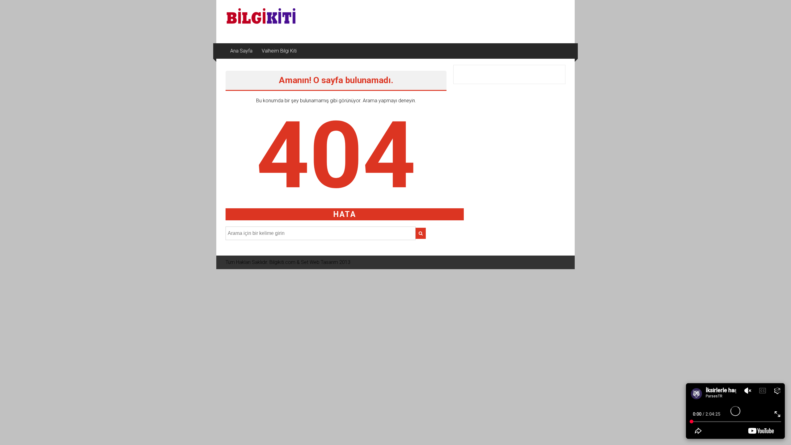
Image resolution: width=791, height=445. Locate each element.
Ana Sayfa (241, 51)
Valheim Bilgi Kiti (279, 51)
